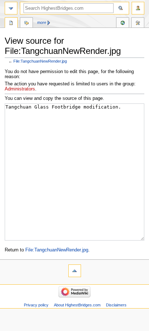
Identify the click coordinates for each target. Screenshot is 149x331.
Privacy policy (36, 305)
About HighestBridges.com (77, 305)
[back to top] (74, 270)
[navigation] (11, 8)
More (41, 22)
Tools (138, 23)
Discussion (26, 23)
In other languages (122, 23)
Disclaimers (116, 305)
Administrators (20, 89)
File (11, 23)
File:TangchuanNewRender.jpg (40, 61)
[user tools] (138, 8)
